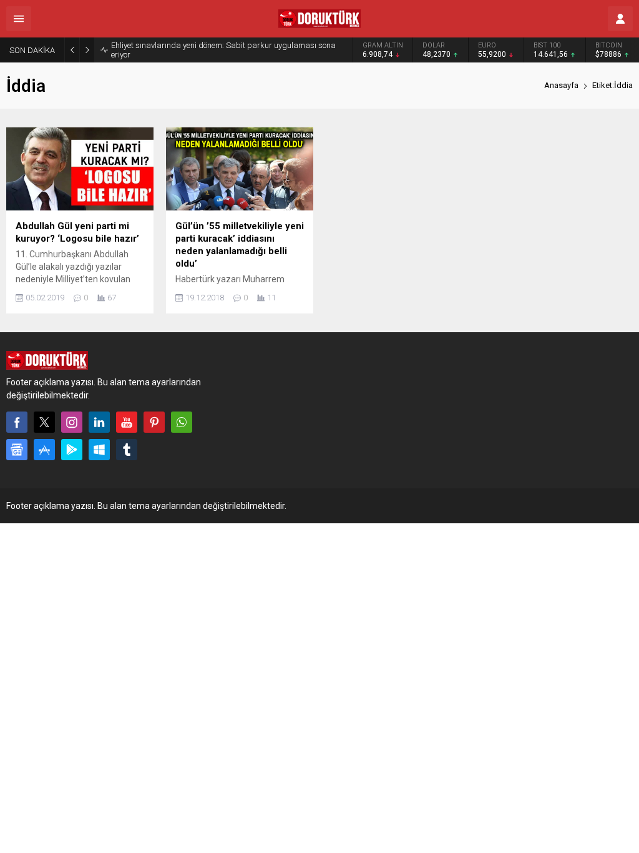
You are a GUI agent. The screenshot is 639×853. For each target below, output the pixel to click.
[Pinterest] (154, 422)
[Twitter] (44, 422)
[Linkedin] (99, 422)
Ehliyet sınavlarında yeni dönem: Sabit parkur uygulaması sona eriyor (223, 50)
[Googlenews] (16, 449)
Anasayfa (561, 85)
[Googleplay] (71, 449)
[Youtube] (126, 422)
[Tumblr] (126, 449)
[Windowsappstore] (99, 449)
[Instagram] (71, 422)
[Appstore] (44, 449)
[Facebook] (16, 422)
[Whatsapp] (181, 422)
